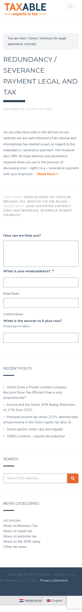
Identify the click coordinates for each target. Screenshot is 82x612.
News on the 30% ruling (47, 201)
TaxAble (25, 9)
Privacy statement (54, 580)
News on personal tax (20, 536)
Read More (46, 174)
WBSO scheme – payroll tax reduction (36, 436)
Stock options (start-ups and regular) (35, 429)
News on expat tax (39, 197)
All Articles (12, 520)
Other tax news (15, 546)
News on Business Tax (20, 525)
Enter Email (11, 294)
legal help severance (21, 210)
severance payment (56, 210)
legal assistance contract (48, 206)
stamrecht (12, 215)
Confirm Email (13, 314)
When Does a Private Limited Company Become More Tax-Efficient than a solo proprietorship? (34, 392)
